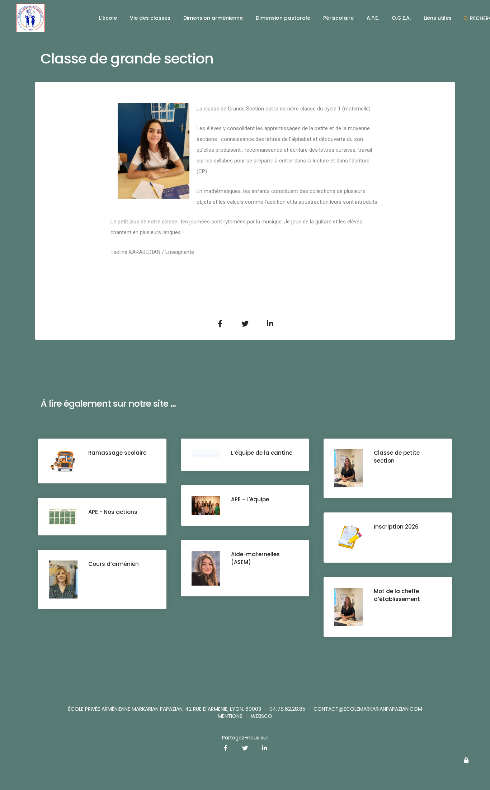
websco (261, 716)
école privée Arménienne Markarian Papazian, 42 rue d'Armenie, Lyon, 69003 (164, 709)
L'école (108, 18)
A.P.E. (373, 18)
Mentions (230, 716)
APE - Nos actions (112, 512)
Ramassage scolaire (117, 453)
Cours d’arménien (113, 564)
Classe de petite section (397, 456)
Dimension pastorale (283, 18)
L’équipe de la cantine (261, 453)
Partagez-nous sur (245, 737)
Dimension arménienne (213, 18)
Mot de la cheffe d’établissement (397, 595)
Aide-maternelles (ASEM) (255, 558)
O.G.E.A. (401, 18)
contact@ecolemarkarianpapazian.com (368, 709)
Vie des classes (150, 18)
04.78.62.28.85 (287, 709)
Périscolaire (338, 18)
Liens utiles (438, 18)
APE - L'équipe (250, 499)
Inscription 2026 (396, 526)
